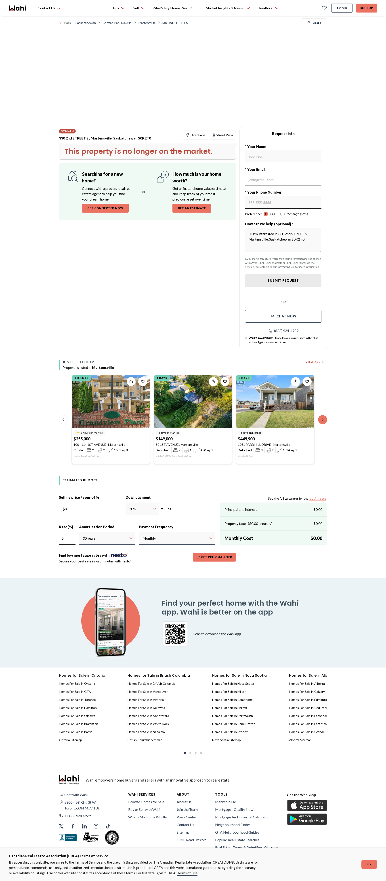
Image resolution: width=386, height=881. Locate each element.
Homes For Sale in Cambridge (232, 699)
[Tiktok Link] (107, 826)
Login (342, 8)
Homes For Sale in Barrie (75, 732)
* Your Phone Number (263, 192)
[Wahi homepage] (18, 8)
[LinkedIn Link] (84, 826)
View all (313, 361)
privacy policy (286, 266)
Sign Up (366, 8)
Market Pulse (225, 802)
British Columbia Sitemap (145, 740)
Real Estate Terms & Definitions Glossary (246, 847)
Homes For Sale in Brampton (78, 724)
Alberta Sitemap (300, 740)
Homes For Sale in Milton (229, 691)
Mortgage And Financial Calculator (242, 817)
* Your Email (255, 169)
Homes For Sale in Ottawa (77, 716)
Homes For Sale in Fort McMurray (312, 724)
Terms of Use (187, 873)
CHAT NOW (286, 316)
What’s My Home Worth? (148, 817)
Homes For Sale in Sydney (230, 732)
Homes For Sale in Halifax (229, 708)
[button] (283, 330)
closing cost (317, 498)
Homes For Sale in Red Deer (308, 708)
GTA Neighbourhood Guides (237, 832)
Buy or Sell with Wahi (144, 809)
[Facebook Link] (73, 826)
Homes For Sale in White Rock (148, 724)
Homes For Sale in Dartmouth (232, 716)
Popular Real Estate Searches (237, 840)
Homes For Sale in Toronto (77, 699)
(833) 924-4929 (286, 330)
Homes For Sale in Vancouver (148, 691)
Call (272, 214)
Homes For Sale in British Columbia (152, 683)
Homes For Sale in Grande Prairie (311, 732)
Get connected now (105, 208)
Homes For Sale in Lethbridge (309, 716)
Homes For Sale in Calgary (307, 691)
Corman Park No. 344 (117, 23)
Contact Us (185, 824)
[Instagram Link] (96, 826)
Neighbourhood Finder (232, 824)
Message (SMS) (297, 214)
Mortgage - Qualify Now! (234, 809)
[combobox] (82, 538)
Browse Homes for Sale (146, 802)
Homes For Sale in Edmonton (309, 699)
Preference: (253, 214)
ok (369, 864)
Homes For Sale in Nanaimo (146, 732)
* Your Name (255, 146)
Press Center (186, 817)
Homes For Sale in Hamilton (78, 708)
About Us (184, 802)
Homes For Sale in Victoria (146, 699)
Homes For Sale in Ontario (77, 683)
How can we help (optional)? (269, 224)
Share (317, 22)
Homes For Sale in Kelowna (146, 708)
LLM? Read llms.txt (191, 840)
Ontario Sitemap (70, 740)
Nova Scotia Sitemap (226, 740)
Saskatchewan (86, 23)
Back (67, 23)
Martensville (147, 23)
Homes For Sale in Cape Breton (233, 724)
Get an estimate (192, 208)
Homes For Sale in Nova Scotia (233, 683)
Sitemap (183, 832)
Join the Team (187, 809)
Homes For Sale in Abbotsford (148, 716)
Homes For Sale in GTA (75, 691)
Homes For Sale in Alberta (307, 683)
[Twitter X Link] (61, 826)
